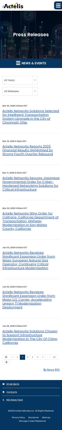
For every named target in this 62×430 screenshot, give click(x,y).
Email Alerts (13, 384)
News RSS (51, 370)
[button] (58, 5)
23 (54, 357)
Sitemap (46, 418)
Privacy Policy (18, 418)
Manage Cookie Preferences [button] (32, 421)
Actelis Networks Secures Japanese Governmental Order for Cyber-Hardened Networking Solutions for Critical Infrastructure (31, 184)
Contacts (12, 392)
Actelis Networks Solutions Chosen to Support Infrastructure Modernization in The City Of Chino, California (30, 337)
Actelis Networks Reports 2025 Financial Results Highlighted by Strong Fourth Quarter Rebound (27, 150)
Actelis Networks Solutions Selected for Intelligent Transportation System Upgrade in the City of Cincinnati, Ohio (30, 117)
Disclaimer (33, 418)
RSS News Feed (15, 399)
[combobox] (19, 80)
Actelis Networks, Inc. (25, 410)
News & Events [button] (33, 63)
